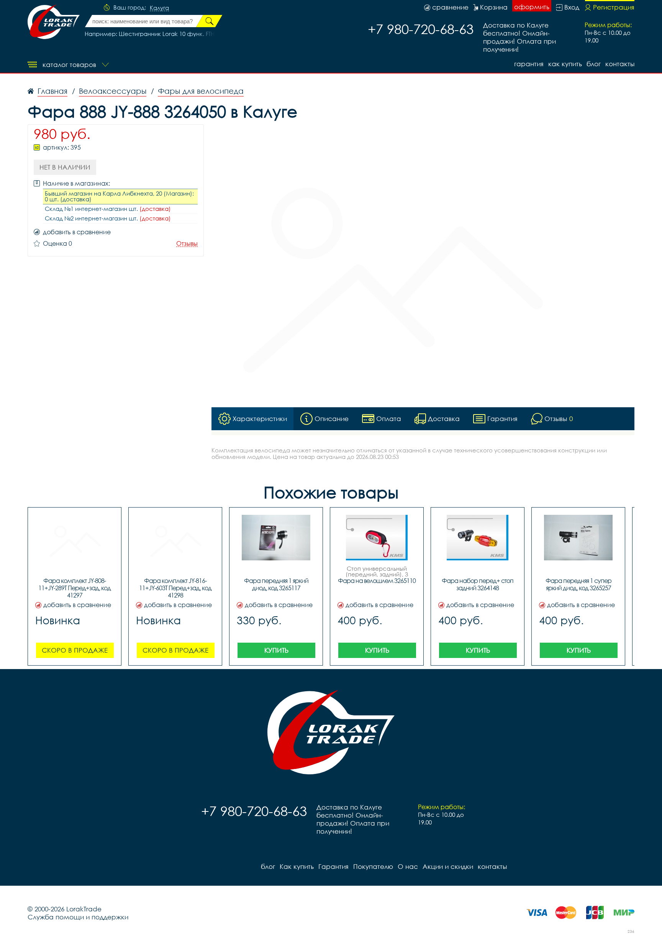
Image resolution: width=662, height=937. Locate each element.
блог (594, 64)
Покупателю (373, 866)
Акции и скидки (448, 866)
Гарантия (529, 64)
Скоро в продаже (75, 650)
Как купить (565, 64)
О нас (408, 866)
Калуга (159, 8)
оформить (531, 7)
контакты (619, 64)
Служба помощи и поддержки (78, 917)
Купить (276, 650)
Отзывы (187, 243)
